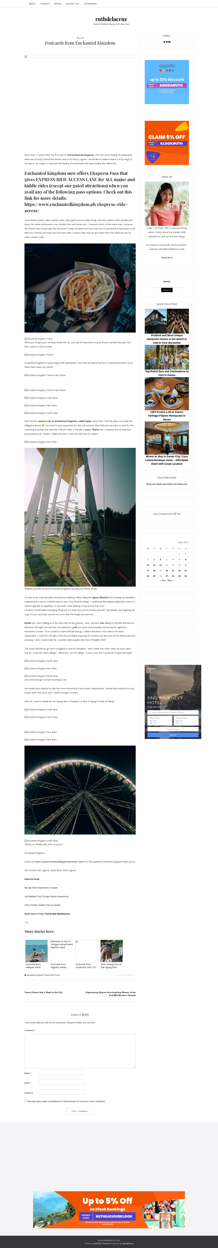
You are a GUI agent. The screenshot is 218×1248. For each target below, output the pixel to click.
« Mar (163, 580)
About (32, 4)
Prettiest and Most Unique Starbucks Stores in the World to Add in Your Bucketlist (167, 339)
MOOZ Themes (102, 1243)
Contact (45, 4)
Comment (30, 1030)
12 (160, 565)
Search (166, 281)
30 (185, 576)
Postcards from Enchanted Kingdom (80, 43)
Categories (90, 4)
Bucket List (72, 4)
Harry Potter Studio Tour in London (42, 904)
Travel (58, 4)
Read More (167, 257)
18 (154, 570)
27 (167, 576)
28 (173, 576)
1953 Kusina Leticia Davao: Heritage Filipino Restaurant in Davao (167, 416)
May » (170, 580)
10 (148, 565)
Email (27, 1083)
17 (148, 570)
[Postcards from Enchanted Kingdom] (80, 99)
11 (154, 565)
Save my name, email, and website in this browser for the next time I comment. (66, 1101)
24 (148, 576)
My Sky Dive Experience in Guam (41, 887)
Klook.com (151, 484)
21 (173, 570)
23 (185, 570)
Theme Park (49, 975)
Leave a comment (126, 975)
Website (28, 1092)
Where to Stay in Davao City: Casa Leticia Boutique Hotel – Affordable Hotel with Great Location (166, 460)
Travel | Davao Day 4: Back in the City (43, 992)
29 (179, 576)
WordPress (128, 1243)
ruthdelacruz (111, 18)
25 (154, 576)
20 (167, 570)
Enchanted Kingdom (35, 975)
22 (179, 570)
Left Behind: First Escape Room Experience (46, 896)
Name (28, 1073)
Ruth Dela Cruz (85, 48)
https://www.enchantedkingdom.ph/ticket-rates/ (60, 861)
